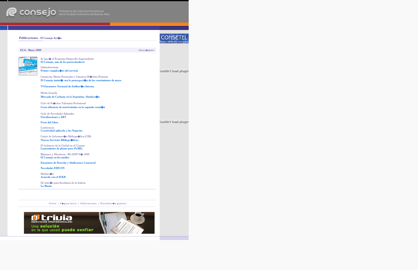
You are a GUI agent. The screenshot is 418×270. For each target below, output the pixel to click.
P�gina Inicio (68, 203)
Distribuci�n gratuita (113, 203)
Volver (53, 203)
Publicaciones (89, 203)
